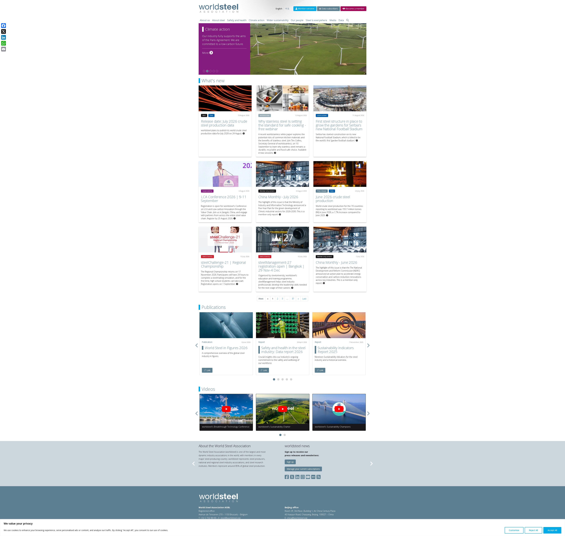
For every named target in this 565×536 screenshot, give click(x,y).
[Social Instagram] (303, 476)
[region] (282, 527)
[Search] (347, 20)
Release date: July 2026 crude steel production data (224, 123)
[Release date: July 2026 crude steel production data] (225, 98)
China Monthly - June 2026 (336, 262)
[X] (3, 31)
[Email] (3, 49)
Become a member (354, 8)
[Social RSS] (318, 476)
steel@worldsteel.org (230, 518)
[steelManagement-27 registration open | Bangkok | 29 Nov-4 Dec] (282, 239)
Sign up (290, 461)
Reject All (533, 530)
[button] (274, 379)
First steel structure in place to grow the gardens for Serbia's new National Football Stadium (339, 125)
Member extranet (305, 8)
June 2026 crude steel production (333, 198)
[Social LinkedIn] (297, 476)
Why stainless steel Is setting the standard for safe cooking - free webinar (282, 125)
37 (293, 298)
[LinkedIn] (3, 37)
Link (208, 370)
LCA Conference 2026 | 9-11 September (223, 198)
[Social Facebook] (287, 476)
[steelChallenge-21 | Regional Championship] (225, 239)
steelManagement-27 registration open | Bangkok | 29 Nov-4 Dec (281, 266)
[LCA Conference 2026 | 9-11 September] (225, 174)
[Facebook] (3, 26)
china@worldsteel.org (297, 518)
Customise (514, 530)
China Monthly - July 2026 (278, 196)
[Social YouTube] (308, 476)
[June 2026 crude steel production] (339, 174)
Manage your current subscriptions (303, 468)
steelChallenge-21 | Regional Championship (223, 264)
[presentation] (196, 345)
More (207, 53)
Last (304, 298)
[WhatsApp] (3, 43)
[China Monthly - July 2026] (282, 174)
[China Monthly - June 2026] (339, 239)
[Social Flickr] (313, 476)
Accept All (552, 530)
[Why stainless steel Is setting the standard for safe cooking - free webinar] (282, 98)
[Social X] (292, 476)
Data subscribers (329, 8)
